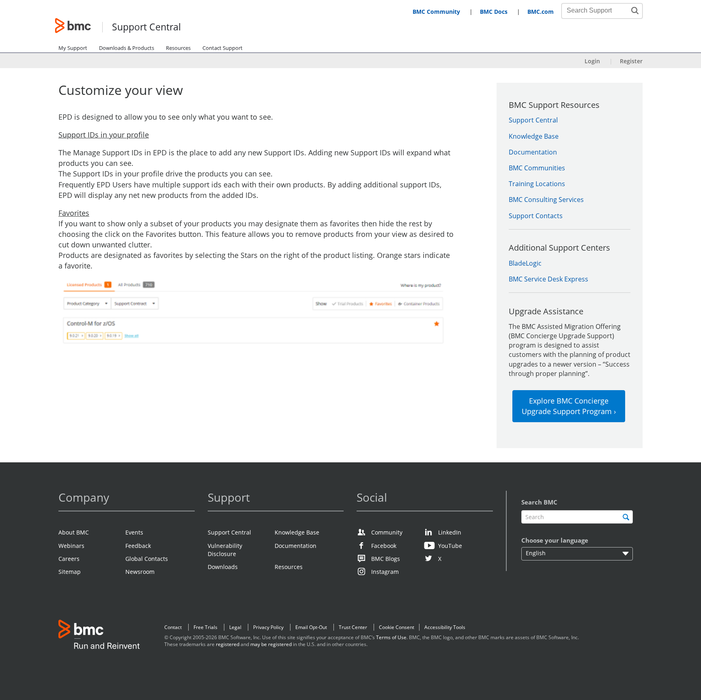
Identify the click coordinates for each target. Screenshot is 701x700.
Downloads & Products (126, 48)
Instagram (385, 571)
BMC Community (436, 11)
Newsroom (140, 571)
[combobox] (597, 10)
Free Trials (205, 627)
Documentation (533, 152)
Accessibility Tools (444, 627)
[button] (635, 10)
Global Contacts (146, 559)
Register (631, 61)
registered (227, 644)
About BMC (73, 532)
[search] (626, 517)
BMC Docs (493, 11)
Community (386, 532)
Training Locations (537, 183)
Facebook (383, 546)
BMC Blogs (385, 559)
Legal (235, 627)
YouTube (450, 546)
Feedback (138, 546)
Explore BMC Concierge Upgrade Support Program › (569, 406)
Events (134, 532)
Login (592, 61)
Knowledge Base (534, 136)
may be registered (271, 644)
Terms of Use (391, 637)
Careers (69, 559)
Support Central (146, 27)
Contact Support (222, 48)
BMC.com (540, 11)
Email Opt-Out (311, 627)
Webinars (71, 546)
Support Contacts (536, 215)
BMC (99, 636)
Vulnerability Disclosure (225, 550)
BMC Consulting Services (546, 199)
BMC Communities (537, 167)
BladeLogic (525, 263)
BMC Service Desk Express (548, 279)
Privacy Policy (268, 627)
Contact (173, 627)
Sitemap (69, 571)
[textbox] (577, 517)
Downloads (223, 567)
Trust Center (353, 627)
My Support (72, 48)
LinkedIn (449, 532)
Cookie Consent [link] (396, 627)
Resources (178, 48)
